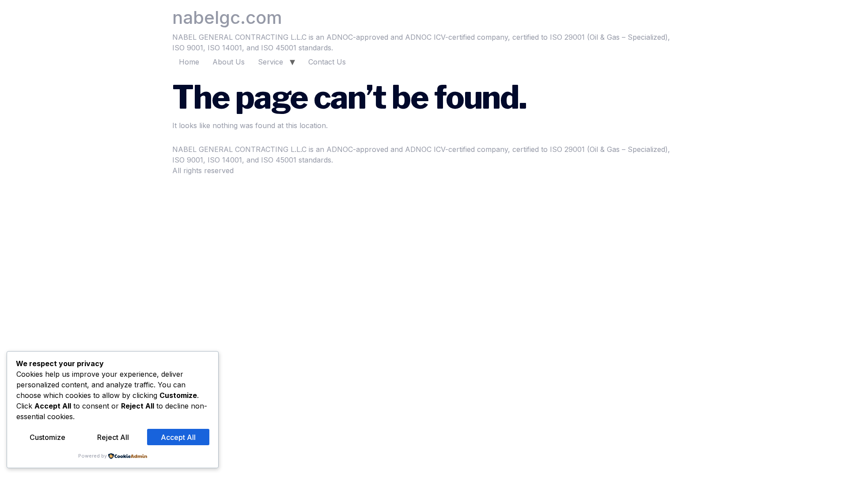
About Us (228, 61)
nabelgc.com (227, 17)
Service (270, 61)
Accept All (178, 437)
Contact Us (327, 61)
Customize (47, 437)
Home (189, 61)
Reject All (113, 437)
